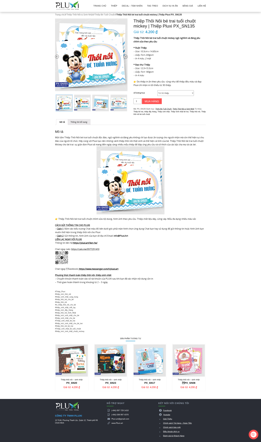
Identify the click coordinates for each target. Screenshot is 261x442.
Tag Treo (152, 6)
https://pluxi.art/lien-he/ (85, 242)
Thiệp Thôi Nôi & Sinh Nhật (79, 14)
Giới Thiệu (167, 419)
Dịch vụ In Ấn (170, 6)
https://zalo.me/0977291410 (85, 249)
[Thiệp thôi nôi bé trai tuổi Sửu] (91, 55)
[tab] (62, 122)
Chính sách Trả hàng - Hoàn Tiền (177, 423)
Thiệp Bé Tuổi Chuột (105, 14)
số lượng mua (139, 93)
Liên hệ (202, 6)
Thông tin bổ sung (78, 122)
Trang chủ (99, 6)
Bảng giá (188, 6)
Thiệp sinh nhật (164, 112)
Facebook (167, 410)
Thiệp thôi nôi (195, 112)
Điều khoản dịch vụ (171, 431)
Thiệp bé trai (138, 112)
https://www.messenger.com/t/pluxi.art (98, 268)
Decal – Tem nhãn (132, 6)
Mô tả (62, 122)
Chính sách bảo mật (172, 427)
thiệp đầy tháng (150, 112)
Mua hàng (152, 101)
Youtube (166, 415)
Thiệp (114, 6)
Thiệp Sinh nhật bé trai (180, 112)
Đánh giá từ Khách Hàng (173, 436)
